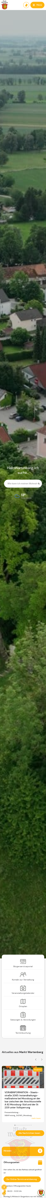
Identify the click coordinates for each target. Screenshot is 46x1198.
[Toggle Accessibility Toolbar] (4, 1187)
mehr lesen (36, 1118)
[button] (37, 5)
